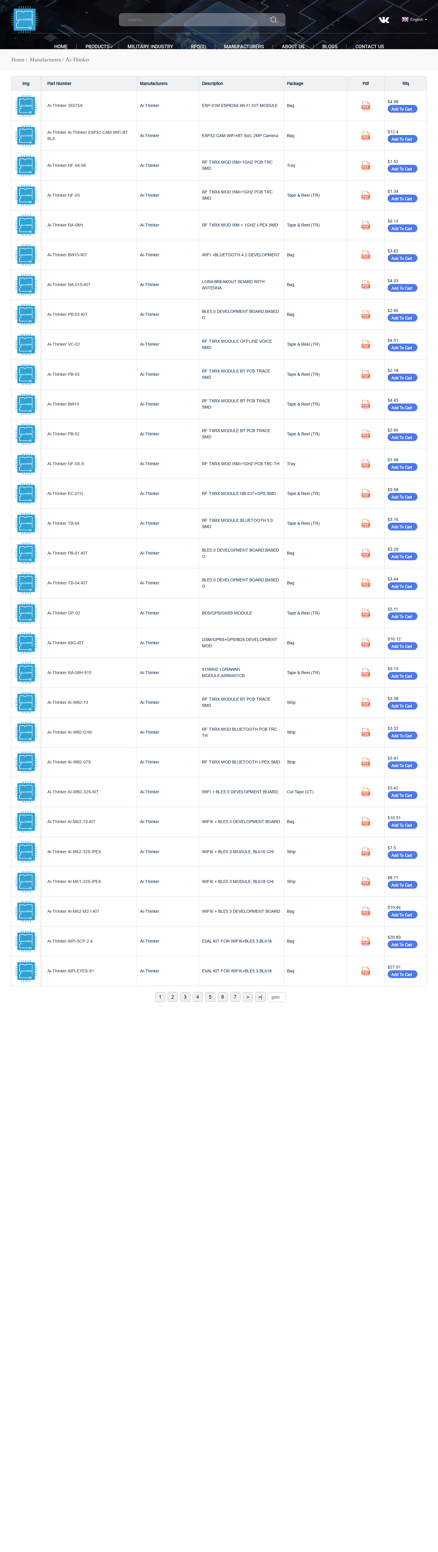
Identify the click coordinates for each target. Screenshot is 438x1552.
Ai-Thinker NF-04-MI (66, 165)
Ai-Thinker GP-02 (63, 613)
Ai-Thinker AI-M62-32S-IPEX (74, 851)
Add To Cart (402, 109)
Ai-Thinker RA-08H (65, 225)
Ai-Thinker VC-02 (63, 344)
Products (98, 46)
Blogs (330, 46)
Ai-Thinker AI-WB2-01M (69, 732)
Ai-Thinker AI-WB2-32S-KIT (73, 791)
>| (260, 997)
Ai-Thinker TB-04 (63, 523)
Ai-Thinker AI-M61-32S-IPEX (74, 881)
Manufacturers (244, 46)
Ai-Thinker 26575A (65, 105)
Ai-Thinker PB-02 (63, 434)
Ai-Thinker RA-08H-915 (69, 672)
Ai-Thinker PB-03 (63, 374)
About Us (293, 46)
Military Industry (150, 46)
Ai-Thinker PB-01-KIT (67, 553)
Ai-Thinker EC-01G (65, 493)
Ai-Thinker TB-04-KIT (67, 583)
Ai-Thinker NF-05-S (65, 463)
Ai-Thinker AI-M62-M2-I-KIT (73, 911)
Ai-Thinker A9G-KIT (65, 642)
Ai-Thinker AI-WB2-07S (69, 762)
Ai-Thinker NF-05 (63, 195)
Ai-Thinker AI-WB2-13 (67, 702)
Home (61, 46)
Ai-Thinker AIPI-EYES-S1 (70, 971)
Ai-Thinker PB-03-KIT (67, 314)
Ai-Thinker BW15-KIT (67, 254)
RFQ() (198, 46)
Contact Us (369, 46)
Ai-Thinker (78, 60)
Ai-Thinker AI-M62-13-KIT (71, 821)
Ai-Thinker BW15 (63, 404)
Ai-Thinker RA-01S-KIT (69, 284)
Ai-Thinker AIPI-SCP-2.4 (70, 941)
